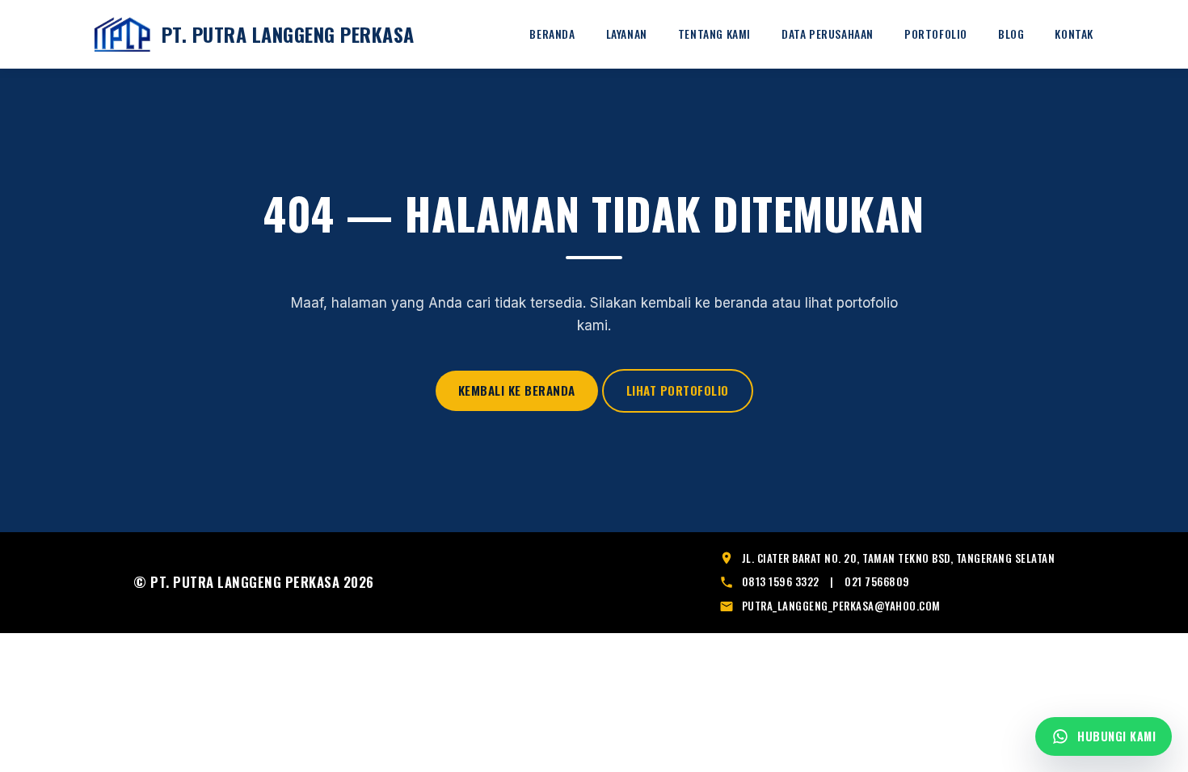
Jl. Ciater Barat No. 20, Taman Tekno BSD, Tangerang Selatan (898, 558)
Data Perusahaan (827, 34)
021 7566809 (877, 581)
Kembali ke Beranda (516, 390)
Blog (1011, 34)
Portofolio (935, 34)
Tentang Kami (714, 34)
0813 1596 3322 (780, 581)
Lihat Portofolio (677, 390)
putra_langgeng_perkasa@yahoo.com (841, 606)
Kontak (1074, 34)
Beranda (552, 34)
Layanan (626, 34)
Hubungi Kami (1116, 736)
